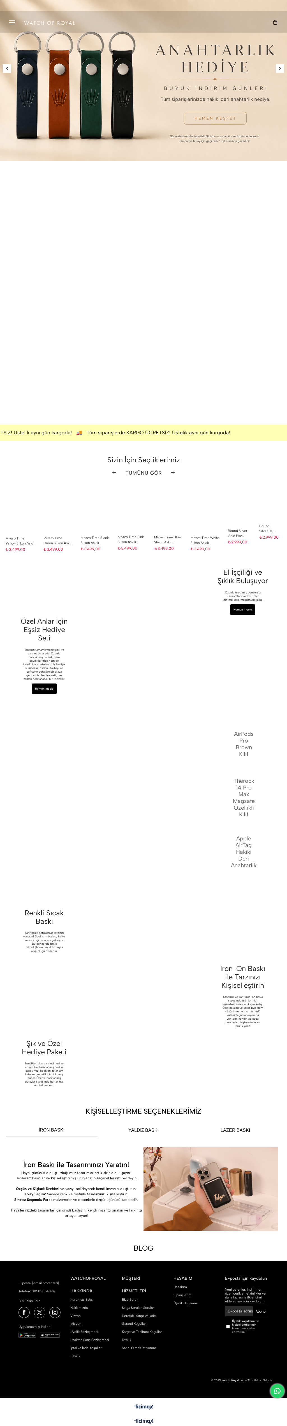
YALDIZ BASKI (143, 1130)
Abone (261, 1311)
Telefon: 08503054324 (36, 1291)
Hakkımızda (79, 1308)
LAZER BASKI (235, 1130)
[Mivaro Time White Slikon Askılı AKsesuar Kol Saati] (206, 512)
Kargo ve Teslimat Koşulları (142, 1332)
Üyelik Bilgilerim (185, 1303)
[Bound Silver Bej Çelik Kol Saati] (270, 506)
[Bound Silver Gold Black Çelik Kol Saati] (241, 509)
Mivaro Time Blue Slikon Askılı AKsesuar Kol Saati (168, 540)
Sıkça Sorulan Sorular (138, 1308)
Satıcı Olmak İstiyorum (139, 1348)
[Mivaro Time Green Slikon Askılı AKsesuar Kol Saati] (59, 512)
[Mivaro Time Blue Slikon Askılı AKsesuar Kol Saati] (169, 512)
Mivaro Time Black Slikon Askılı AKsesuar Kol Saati (95, 541)
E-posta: (38, 1283)
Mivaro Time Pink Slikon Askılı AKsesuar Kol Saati (131, 540)
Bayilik (75, 1356)
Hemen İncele (242, 609)
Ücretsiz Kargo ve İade (139, 1316)
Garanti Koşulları (134, 1324)
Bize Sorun (130, 1300)
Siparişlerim (182, 1295)
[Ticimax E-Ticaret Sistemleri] (144, 1422)
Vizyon (75, 1316)
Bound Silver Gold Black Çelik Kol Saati (238, 534)
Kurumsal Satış (81, 1300)
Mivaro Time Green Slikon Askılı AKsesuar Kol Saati (57, 541)
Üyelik (126, 1340)
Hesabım (180, 1287)
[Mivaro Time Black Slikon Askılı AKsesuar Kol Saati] (96, 512)
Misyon (75, 1324)
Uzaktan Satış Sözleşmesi (89, 1340)
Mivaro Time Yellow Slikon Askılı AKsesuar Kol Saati (20, 541)
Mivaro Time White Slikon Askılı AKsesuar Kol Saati (205, 541)
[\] (172, 197)
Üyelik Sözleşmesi (84, 1332)
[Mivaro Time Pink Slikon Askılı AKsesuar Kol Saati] (133, 512)
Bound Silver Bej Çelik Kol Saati (266, 529)
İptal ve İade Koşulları (86, 1348)
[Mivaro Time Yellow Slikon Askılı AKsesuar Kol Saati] (22, 513)
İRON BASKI (51, 1130)
